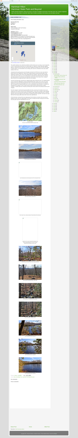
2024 (54, 57)
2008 (54, 111)
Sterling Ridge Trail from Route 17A (60, 75)
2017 (54, 68)
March (55, 98)
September (56, 89)
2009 (54, 109)
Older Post (47, 426)
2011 (54, 106)
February (56, 100)
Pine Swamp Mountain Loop (59, 84)
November (56, 86)
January (55, 101)
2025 (54, 56)
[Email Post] (24, 375)
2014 (54, 72)
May (55, 95)
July (55, 92)
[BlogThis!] (27, 375)
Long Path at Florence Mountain (60, 81)
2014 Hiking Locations (16, 62)
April (55, 97)
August (55, 91)
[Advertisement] (30, 417)
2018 (54, 66)
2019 (54, 65)
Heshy (58, 46)
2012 (54, 105)
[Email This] (26, 375)
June (55, 94)
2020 (54, 63)
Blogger (55, 433)
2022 (54, 60)
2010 (54, 108)
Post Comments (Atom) (20, 429)
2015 (54, 71)
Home (30, 426)
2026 (54, 54)
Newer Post (13, 426)
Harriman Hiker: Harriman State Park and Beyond (26, 8)
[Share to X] (28, 375)
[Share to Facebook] (29, 375)
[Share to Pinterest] (30, 375)
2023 (54, 59)
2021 (54, 62)
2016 (54, 69)
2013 (54, 103)
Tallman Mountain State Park (59, 83)
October (55, 88)
